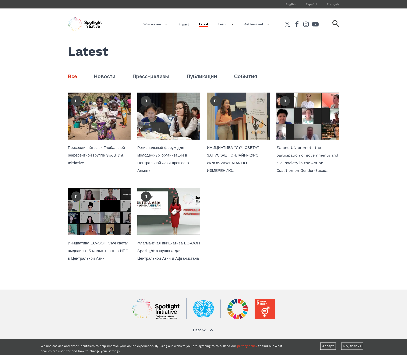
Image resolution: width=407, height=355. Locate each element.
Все (72, 76)
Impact (184, 24)
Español (311, 4)
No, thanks (352, 346)
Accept (328, 346)
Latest (203, 24)
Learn (222, 24)
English (291, 4)
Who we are (152, 24)
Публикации (202, 76)
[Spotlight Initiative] (156, 309)
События (245, 76)
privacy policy (247, 346)
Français (333, 4)
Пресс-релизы (151, 76)
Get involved (253, 24)
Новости (105, 76)
